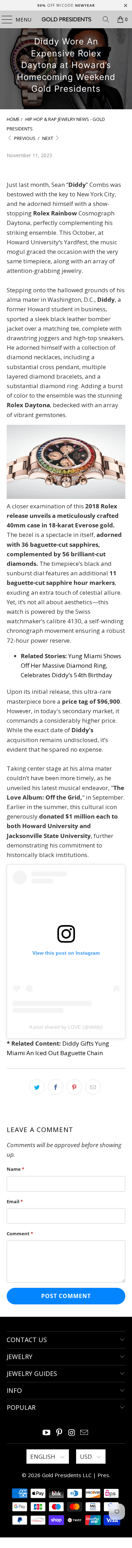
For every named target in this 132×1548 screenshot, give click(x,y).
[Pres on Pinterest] (59, 1432)
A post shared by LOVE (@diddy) (66, 1027)
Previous (24, 138)
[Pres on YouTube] (47, 1432)
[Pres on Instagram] (72, 1432)
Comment (20, 1233)
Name (15, 1169)
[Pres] (66, 19)
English (43, 1456)
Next (48, 138)
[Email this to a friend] (93, 1087)
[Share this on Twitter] (37, 1087)
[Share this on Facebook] (55, 1087)
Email (15, 1201)
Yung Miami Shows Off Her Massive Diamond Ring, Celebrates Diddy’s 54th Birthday (71, 665)
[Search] (106, 19)
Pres (103, 1475)
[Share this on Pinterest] (74, 1087)
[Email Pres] (84, 1432)
